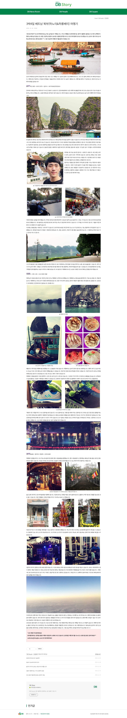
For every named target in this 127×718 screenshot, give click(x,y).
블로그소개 (29, 713)
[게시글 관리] (34, 649)
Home (96, 18)
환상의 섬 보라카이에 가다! (32, 662)
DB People (63, 12)
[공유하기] (32, 649)
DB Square (93, 12)
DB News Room (33, 12)
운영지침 (36, 713)
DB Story (32, 685)
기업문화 (106, 18)
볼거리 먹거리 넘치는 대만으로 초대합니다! (36, 666)
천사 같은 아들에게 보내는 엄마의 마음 (35, 675)
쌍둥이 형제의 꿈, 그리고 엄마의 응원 (35, 671)
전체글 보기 (98, 654)
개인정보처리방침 (45, 713)
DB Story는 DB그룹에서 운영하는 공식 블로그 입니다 (42, 691)
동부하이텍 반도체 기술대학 (33, 658)
